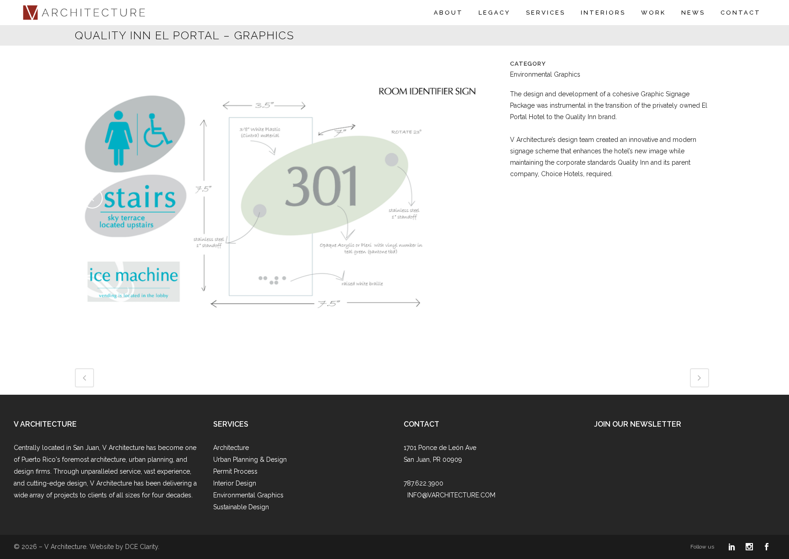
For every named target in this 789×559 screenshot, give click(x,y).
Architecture (231, 447)
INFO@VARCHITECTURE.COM (451, 495)
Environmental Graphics (248, 495)
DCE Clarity (141, 546)
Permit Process (235, 471)
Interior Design (234, 483)
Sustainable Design (241, 507)
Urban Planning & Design (250, 459)
